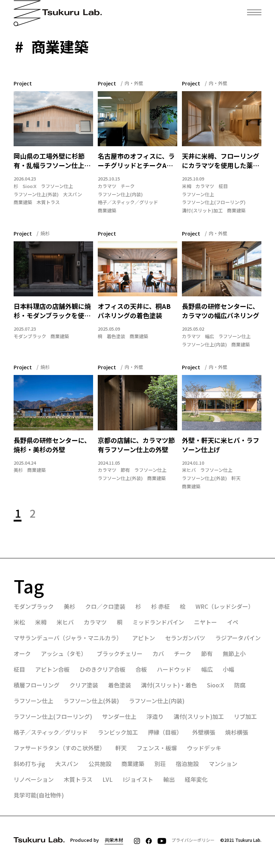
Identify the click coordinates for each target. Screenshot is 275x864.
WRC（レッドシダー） (225, 606)
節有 (125, 470)
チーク (128, 186)
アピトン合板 (52, 669)
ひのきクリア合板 (102, 669)
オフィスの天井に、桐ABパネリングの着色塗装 (134, 311)
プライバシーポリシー (193, 840)
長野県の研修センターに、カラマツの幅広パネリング (220, 311)
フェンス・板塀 (157, 748)
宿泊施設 (187, 763)
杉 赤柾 (160, 606)
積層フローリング (36, 685)
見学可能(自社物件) (39, 795)
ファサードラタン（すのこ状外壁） (59, 748)
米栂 (186, 186)
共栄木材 (114, 839)
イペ (232, 622)
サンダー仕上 (119, 716)
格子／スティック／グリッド (128, 202)
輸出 (169, 779)
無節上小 (234, 653)
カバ (158, 653)
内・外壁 (134, 83)
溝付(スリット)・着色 (169, 685)
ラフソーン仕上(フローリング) (214, 202)
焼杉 (45, 233)
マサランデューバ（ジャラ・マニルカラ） (68, 637)
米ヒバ (189, 470)
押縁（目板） (165, 732)
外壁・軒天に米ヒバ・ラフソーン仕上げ (220, 445)
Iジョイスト (138, 779)
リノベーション (34, 779)
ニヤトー (205, 622)
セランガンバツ (185, 637)
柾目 (223, 186)
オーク (22, 653)
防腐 (240, 685)
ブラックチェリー (120, 653)
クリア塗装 (83, 685)
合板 (141, 669)
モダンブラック (30, 336)
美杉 (18, 470)
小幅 (228, 669)
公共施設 (99, 763)
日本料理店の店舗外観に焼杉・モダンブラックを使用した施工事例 (52, 311)
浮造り (155, 716)
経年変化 (196, 779)
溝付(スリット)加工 (202, 210)
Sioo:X (30, 186)
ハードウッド (174, 669)
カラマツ (107, 186)
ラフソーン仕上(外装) (36, 194)
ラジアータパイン (238, 637)
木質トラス (48, 202)
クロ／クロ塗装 (105, 606)
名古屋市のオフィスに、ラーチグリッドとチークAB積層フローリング (136, 161)
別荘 (160, 763)
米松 (19, 622)
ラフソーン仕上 (57, 186)
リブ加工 (245, 716)
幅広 (209, 336)
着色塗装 (116, 336)
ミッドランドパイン (158, 622)
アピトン (143, 637)
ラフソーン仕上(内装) (120, 194)
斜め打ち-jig (29, 763)
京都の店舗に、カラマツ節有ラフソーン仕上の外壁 (136, 445)
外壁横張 (203, 732)
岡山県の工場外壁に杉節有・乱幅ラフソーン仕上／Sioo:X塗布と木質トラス (52, 161)
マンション (223, 763)
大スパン (72, 194)
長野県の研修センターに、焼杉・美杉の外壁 (52, 445)
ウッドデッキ (204, 748)
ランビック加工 (118, 732)
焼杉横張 (236, 732)
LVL (107, 779)
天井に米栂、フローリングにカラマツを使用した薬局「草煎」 (220, 161)
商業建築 (23, 202)
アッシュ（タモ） (64, 653)
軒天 (236, 478)
